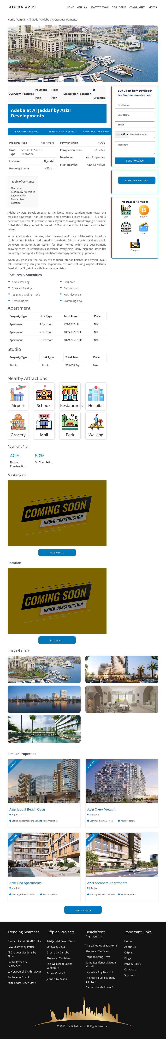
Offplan (82, 7)
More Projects (83, 910)
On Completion (44, 462)
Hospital (96, 405)
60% (39, 455)
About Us (130, 947)
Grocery (18, 434)
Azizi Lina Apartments (25, 883)
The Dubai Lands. (76, 1026)
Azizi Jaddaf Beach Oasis (27, 809)
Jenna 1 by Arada (57, 979)
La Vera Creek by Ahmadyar (24, 971)
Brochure (100, 98)
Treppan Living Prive (97, 957)
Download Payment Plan (62, 132)
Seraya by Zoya (56, 947)
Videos (153, 7)
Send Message (135, 160)
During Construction (18, 464)
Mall (44, 434)
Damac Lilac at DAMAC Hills (24, 941)
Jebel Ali (16, 888)
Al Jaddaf (34, 19)
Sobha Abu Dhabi (18, 977)
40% (15, 455)
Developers (119, 7)
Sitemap (129, 975)
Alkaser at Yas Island (59, 958)
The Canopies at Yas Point (101, 945)
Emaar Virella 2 (56, 973)
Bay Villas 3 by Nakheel (99, 972)
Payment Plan (18, 195)
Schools (44, 405)
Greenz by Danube (58, 952)
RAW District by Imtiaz (21, 947)
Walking (96, 434)
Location (85, 94)
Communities (137, 7)
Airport (18, 405)
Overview (15, 94)
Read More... (57, 553)
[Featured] (44, 781)
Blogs (127, 958)
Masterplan (70, 94)
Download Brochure (26, 132)
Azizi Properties (95, 157)
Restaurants (71, 405)
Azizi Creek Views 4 (101, 809)
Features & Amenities (23, 191)
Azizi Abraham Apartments (107, 883)
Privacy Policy (132, 964)
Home (70, 7)
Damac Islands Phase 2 (99, 987)
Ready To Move (99, 7)
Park (70, 434)
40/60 (101, 143)
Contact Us (131, 969)
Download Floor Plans (96, 132)
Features (28, 94)
